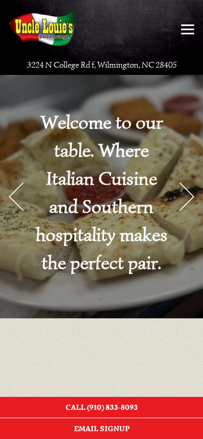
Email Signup (102, 428)
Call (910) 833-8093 (102, 407)
